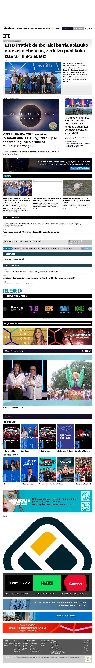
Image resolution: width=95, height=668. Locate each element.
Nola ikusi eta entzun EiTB (58, 652)
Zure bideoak (75, 243)
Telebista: (7, 640)
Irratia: (16, 640)
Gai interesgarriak (56, 648)
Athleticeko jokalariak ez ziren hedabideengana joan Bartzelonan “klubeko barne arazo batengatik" (39, 278)
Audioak (42, 645)
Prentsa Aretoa (55, 653)
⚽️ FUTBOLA (24, 248)
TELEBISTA (12, 291)
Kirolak (26, 28)
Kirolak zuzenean (34, 652)
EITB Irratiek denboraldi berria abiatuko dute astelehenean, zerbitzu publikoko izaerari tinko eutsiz (46, 51)
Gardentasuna (64, 657)
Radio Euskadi (17, 643)
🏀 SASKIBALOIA (34, 248)
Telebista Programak (9, 643)
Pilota (31, 645)
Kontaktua (71, 657)
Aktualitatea (26, 642)
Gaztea (15, 646)
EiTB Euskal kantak (18, 649)
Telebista (33, 28)
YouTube (86, 650)
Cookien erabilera (43, 657)
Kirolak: (32, 640)
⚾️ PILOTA (16, 248)
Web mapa (77, 657)
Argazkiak (43, 643)
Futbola (31, 642)
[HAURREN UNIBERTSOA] (47, 583)
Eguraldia (25, 649)
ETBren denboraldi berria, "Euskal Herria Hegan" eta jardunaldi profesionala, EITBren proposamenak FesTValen (78, 145)
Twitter (85, 644)
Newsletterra (86, 640)
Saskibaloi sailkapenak (35, 651)
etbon (13, 323)
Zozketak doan (55, 645)
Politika (25, 645)
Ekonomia (25, 643)
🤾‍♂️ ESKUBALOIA (55, 248)
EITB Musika (17, 648)
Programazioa (7, 642)
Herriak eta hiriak (56, 650)
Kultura (25, 646)
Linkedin (85, 648)
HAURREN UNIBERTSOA (43, 594)
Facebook (86, 642)
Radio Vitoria (17, 645)
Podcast (16, 652)
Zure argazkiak (76, 241)
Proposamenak (17, 296)
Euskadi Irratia (17, 642)
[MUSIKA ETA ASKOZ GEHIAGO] (75, 583)
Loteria (53, 646)
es (91, 28)
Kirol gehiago (33, 648)
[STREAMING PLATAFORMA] (19, 583)
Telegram (86, 647)
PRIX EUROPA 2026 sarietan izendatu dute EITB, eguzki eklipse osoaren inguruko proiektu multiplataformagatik (30, 140)
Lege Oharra (35, 657)
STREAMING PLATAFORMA (16, 594)
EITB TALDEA (78, 28)
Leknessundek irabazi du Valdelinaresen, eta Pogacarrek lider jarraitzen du (30, 272)
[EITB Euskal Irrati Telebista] (9, 27)
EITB (6, 36)
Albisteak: (26, 640)
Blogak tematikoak (57, 651)
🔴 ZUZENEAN (86, 248)
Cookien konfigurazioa (54, 657)
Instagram (86, 645)
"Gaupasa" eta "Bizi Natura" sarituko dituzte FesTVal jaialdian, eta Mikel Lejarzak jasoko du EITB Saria (77, 125)
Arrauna (32, 646)
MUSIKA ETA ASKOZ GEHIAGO (74, 594)
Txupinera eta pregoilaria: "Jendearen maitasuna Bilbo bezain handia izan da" (31, 232)
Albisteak (20, 28)
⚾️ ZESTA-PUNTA (44, 248)
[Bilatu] (86, 29)
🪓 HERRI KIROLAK (67, 248)
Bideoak (6, 645)
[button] (43, 318)
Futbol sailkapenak (34, 649)
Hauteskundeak (55, 644)
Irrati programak (17, 651)
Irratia (40, 28)
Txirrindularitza (33, 643)
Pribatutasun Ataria (27, 657)
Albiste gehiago (11, 217)
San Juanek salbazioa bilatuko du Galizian (18, 284)
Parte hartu (54, 647)
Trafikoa (53, 642)
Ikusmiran (25, 648)
